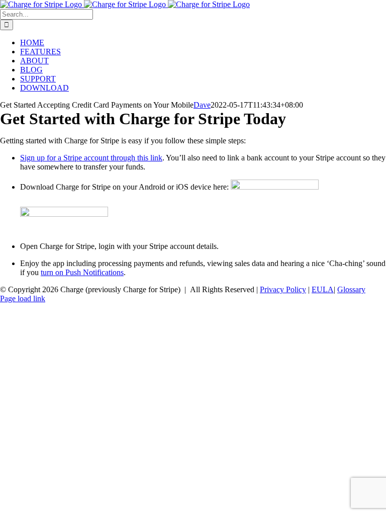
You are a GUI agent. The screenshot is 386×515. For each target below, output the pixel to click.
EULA (323, 289)
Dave (202, 105)
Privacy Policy (283, 289)
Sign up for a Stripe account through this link (91, 157)
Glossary (351, 289)
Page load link (22, 298)
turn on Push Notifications (82, 272)
